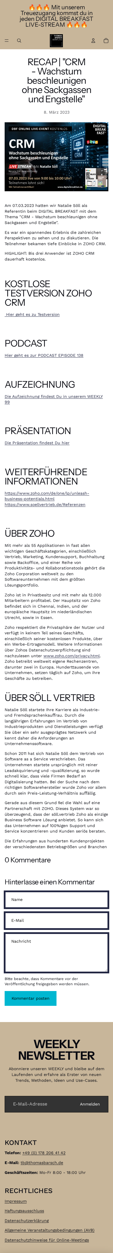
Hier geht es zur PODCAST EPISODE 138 (44, 355)
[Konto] (93, 40)
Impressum (16, 1201)
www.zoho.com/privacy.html (71, 655)
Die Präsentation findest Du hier (37, 442)
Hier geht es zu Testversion (32, 314)
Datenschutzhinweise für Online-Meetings (47, 1239)
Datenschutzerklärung (27, 1220)
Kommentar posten (31, 998)
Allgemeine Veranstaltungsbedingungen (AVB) (49, 1230)
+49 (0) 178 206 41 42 (43, 1152)
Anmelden (90, 1104)
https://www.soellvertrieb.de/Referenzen (45, 504)
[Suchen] (19, 40)
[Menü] (6, 40)
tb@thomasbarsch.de (42, 1162)
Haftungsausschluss (24, 1210)
